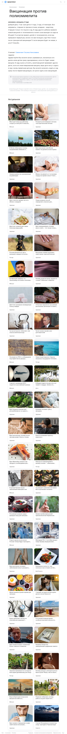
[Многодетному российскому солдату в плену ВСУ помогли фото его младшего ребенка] (20, 116)
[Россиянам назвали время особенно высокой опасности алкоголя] (46, 613)
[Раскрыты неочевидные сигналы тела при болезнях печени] (46, 116)
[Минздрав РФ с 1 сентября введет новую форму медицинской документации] (46, 534)
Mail (3, 732)
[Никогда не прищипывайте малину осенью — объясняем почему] (46, 456)
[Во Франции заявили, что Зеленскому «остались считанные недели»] (20, 273)
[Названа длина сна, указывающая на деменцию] (20, 168)
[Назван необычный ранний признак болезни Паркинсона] (46, 508)
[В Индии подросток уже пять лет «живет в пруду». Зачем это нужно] (46, 377)
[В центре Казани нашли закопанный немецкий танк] (20, 482)
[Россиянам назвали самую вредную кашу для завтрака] (20, 508)
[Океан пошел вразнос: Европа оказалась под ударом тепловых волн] (46, 351)
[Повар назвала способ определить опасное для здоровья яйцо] (46, 194)
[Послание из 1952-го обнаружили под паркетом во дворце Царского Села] (20, 351)
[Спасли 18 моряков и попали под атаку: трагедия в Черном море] (46, 717)
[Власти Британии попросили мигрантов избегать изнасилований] (20, 691)
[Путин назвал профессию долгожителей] (46, 325)
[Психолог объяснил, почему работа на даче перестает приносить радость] (46, 691)
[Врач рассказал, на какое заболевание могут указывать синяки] (20, 560)
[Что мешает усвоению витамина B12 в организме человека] (46, 482)
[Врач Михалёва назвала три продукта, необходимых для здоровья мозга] (20, 456)
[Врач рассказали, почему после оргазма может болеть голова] (20, 430)
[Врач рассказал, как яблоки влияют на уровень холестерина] (46, 142)
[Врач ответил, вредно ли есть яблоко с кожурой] (20, 194)
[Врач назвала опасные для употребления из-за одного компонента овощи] (20, 404)
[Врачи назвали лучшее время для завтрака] (20, 587)
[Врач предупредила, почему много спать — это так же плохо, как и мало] (46, 221)
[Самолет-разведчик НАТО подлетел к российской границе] (20, 377)
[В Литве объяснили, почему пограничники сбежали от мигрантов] (20, 142)
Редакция (30, 732)
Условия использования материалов (43, 732)
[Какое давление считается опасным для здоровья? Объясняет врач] (20, 613)
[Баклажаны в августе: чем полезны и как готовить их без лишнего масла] (46, 560)
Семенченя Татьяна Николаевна (27, 52)
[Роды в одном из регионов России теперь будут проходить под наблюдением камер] (20, 534)
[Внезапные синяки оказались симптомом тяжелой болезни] (46, 247)
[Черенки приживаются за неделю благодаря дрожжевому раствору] (20, 665)
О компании (8, 732)
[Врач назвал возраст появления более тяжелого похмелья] (20, 639)
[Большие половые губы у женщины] (46, 404)
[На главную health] (11, 2)
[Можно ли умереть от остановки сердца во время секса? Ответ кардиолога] (46, 168)
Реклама (14, 732)
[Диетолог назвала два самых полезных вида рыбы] (20, 221)
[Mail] (6, 2)
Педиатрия (22, 7)
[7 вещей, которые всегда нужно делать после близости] (46, 587)
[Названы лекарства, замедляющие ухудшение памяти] (46, 639)
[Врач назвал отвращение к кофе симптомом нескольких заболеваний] (20, 717)
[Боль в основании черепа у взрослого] (46, 430)
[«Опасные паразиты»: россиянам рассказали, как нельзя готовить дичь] (46, 299)
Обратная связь (57, 732)
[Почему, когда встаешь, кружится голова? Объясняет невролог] (46, 273)
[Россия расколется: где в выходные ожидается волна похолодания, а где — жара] (20, 247)
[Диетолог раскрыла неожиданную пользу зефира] (20, 299)
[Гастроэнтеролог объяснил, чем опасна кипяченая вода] (20, 325)
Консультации (13, 7)
